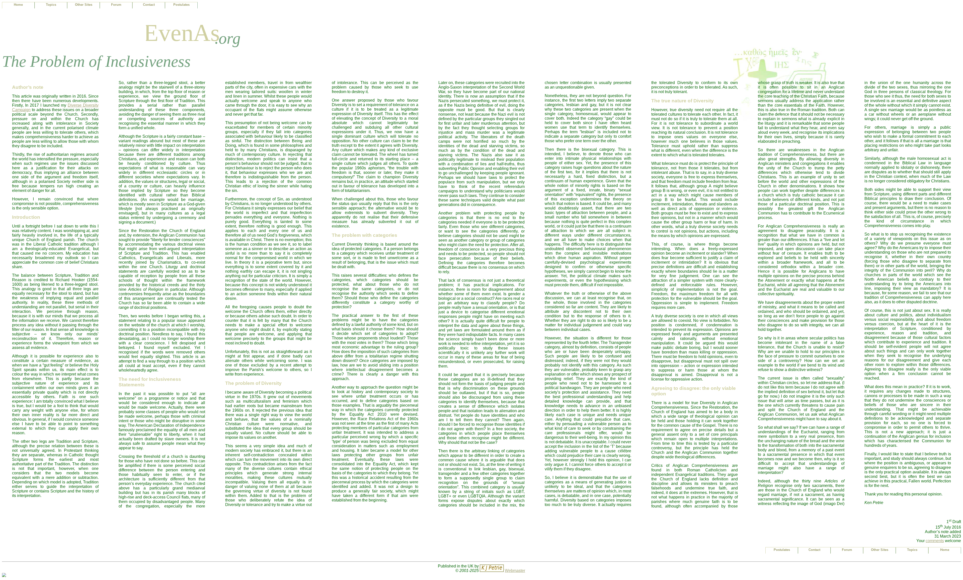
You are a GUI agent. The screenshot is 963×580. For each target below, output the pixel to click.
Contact (149, 5)
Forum (116, 5)
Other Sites (83, 5)
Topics (51, 5)
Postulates (181, 5)
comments (935, 541)
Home (18, 5)
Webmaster (515, 570)
